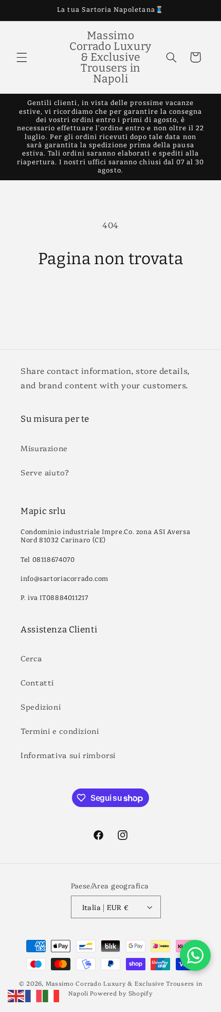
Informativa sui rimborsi (68, 754)
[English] (16, 994)
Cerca (31, 658)
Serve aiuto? (45, 472)
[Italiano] (51, 994)
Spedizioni (41, 706)
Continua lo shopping (111, 298)
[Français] (34, 994)
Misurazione (44, 447)
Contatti (37, 682)
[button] (21, 57)
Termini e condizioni (60, 730)
